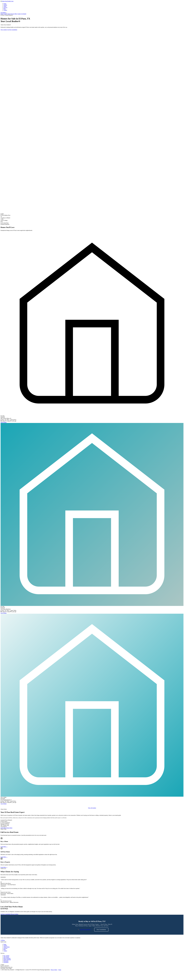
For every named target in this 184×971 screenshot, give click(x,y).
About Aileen (6, 947)
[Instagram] (2, 940)
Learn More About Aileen (6, 827)
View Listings (4, 29)
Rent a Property (7, 958)
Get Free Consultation (12, 29)
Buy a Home (6, 955)
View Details (3, 422)
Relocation (5, 960)
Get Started (3, 12)
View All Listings (92, 807)
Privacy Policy (54, 969)
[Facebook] (1, 940)
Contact (5, 10)
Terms (59, 969)
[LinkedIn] (4, 940)
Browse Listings (14, 914)
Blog (4, 8)
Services (5, 7)
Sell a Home (6, 957)
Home (4, 3)
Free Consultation (101, 929)
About (4, 6)
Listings (5, 5)
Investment (5, 962)
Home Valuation (7, 959)
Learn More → (4, 846)
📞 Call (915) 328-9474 (84, 929)
